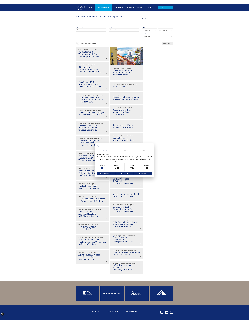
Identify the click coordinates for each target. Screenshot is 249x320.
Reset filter (166, 43)
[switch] (117, 168)
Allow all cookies (143, 173)
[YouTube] (171, 313)
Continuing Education (103, 7)
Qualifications (118, 7)
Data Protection (113, 311)
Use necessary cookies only (106, 173)
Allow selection (124, 173)
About (91, 7)
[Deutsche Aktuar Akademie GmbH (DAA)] (87, 293)
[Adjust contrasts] (2, 314)
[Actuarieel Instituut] (112, 293)
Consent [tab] (105, 150)
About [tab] (144, 150)
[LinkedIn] (166, 313)
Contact (150, 7)
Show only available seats (88, 43)
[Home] (81, 7)
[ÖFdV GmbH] (161, 293)
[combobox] (91, 30)
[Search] (171, 7)
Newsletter (140, 7)
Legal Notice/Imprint (131, 311)
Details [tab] (124, 150)
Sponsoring (130, 7)
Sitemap (94, 311)
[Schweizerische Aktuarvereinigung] (137, 293)
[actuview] (161, 313)
